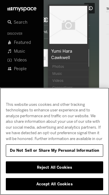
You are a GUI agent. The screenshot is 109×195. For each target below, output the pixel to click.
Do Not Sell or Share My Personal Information (54, 150)
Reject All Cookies (54, 167)
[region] (54, 141)
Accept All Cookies (54, 184)
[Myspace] (21, 7)
